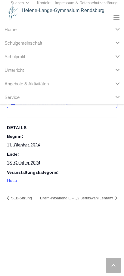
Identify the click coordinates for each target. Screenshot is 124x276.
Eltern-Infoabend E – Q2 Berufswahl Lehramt (77, 198)
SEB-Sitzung (21, 198)
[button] (116, 17)
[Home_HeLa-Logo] (13, 12)
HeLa (12, 180)
